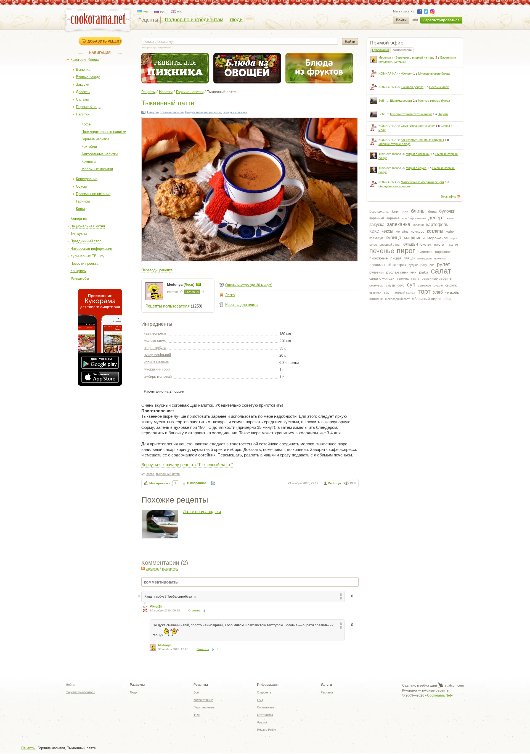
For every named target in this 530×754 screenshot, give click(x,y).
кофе (450, 231)
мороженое (437, 238)
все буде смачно (414, 218)
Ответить (194, 610)
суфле (438, 285)
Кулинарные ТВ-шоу (87, 256)
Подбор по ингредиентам (194, 19)
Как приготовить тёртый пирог (411, 114)
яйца (447, 299)
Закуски (82, 84)
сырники (375, 292)
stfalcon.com (454, 685)
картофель (437, 224)
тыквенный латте (168, 473)
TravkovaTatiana (389, 154)
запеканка (398, 224)
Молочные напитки (97, 169)
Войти (401, 20)
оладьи (410, 244)
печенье (381, 250)
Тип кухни (78, 234)
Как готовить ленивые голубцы (422, 139)
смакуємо (376, 285)
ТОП (197, 714)
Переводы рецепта (157, 270)
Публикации (380, 50)
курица (393, 237)
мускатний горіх (157, 369)
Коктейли (89, 147)
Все (196, 692)
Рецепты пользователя (167, 306)
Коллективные (203, 700)
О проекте (264, 692)
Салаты (82, 99)
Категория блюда (84, 59)
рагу (423, 265)
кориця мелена (156, 362)
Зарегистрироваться (441, 20)
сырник (451, 285)
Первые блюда (88, 107)
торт (424, 291)
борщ (432, 212)
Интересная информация (91, 248)
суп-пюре (424, 285)
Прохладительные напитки (103, 132)
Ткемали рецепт (412, 87)
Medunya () (181, 284)
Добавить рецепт (104, 41)
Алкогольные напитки (99, 154)
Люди (236, 19)
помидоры (424, 258)
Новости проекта (84, 263)
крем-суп (376, 238)
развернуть (170, 568)
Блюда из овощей (235, 112)
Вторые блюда (88, 77)
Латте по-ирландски (202, 511)
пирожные (378, 258)
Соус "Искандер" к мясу (418, 125)
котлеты (435, 231)
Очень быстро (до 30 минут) (248, 285)
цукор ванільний (157, 355)
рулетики (376, 272)
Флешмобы (79, 278)
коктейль (402, 231)
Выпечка (83, 69)
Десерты (83, 92)
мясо (373, 244)
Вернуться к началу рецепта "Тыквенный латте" (187, 464)
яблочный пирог (426, 298)
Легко (230, 295)
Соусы (81, 186)
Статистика (265, 714)
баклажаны (379, 211)
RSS (458, 196)
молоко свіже (155, 340)
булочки (447, 211)
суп (411, 285)
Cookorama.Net (439, 695)
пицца (395, 258)
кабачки (418, 225)
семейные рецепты (437, 278)
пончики (440, 258)
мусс (454, 238)
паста (439, 244)
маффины (414, 237)
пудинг (413, 265)
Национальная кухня (87, 226)
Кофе (86, 124)
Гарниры (83, 201)
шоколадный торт (397, 299)
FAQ (260, 700)
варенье (392, 218)
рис (432, 265)
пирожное (443, 252)
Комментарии (402, 50)
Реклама (327, 692)
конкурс (418, 231)
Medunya (384, 57)
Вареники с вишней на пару (415, 57)
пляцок (409, 258)
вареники (376, 218)
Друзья (262, 722)
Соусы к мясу (439, 87)
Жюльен (406, 73)
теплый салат (404, 293)
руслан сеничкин (401, 272)
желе (450, 218)
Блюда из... (80, 219)
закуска (377, 224)
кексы (387, 231)
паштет (453, 244)
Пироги (443, 114)
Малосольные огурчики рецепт (422, 182)
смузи (390, 285)
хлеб (438, 292)
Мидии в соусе (416, 168)
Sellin (381, 100)
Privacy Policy (266, 729)
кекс (374, 231)
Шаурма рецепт (401, 100)
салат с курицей (381, 278)
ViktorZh (156, 606)
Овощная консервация (394, 186)
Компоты (88, 161)
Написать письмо (198, 285)
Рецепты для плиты (241, 305)
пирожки (425, 251)
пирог (406, 250)
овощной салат (390, 244)
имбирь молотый (158, 376)
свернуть (152, 568)
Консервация (86, 179)
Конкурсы (78, 271)
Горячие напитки (95, 139)
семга (415, 278)
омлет (425, 244)
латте (150, 473)
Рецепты (148, 20)
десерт (436, 217)
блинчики (400, 211)
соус (401, 285)
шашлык (376, 299)
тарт (387, 293)
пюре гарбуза (155, 348)
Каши (80, 209)
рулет (443, 264)
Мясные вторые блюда (434, 73)
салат (441, 271)
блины (418, 211)
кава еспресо (155, 333)
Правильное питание (93, 194)
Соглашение (265, 707)
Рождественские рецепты (203, 112)
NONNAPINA (387, 73)
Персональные (204, 707)
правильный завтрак (387, 264)
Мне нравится (159, 483)
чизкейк (452, 292)
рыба (423, 272)
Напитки (82, 114)
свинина (403, 278)
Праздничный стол (86, 241)
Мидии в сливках (418, 154)
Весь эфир (448, 196)
